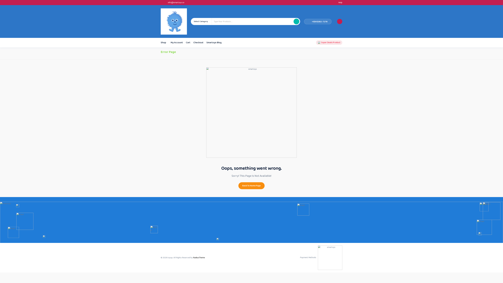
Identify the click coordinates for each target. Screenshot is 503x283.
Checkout (198, 42)
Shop (163, 42)
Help (340, 3)
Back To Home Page (251, 185)
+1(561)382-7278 (319, 21)
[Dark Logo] (174, 21)
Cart (188, 42)
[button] (296, 21)
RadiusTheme (199, 257)
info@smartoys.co (176, 3)
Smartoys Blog (214, 42)
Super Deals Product (330, 42)
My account (177, 42)
